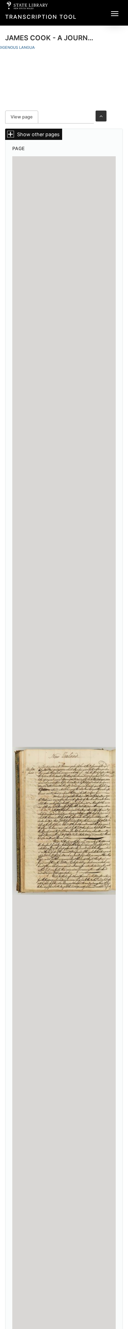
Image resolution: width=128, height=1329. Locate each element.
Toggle (101, 116)
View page (24, 116)
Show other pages (38, 134)
